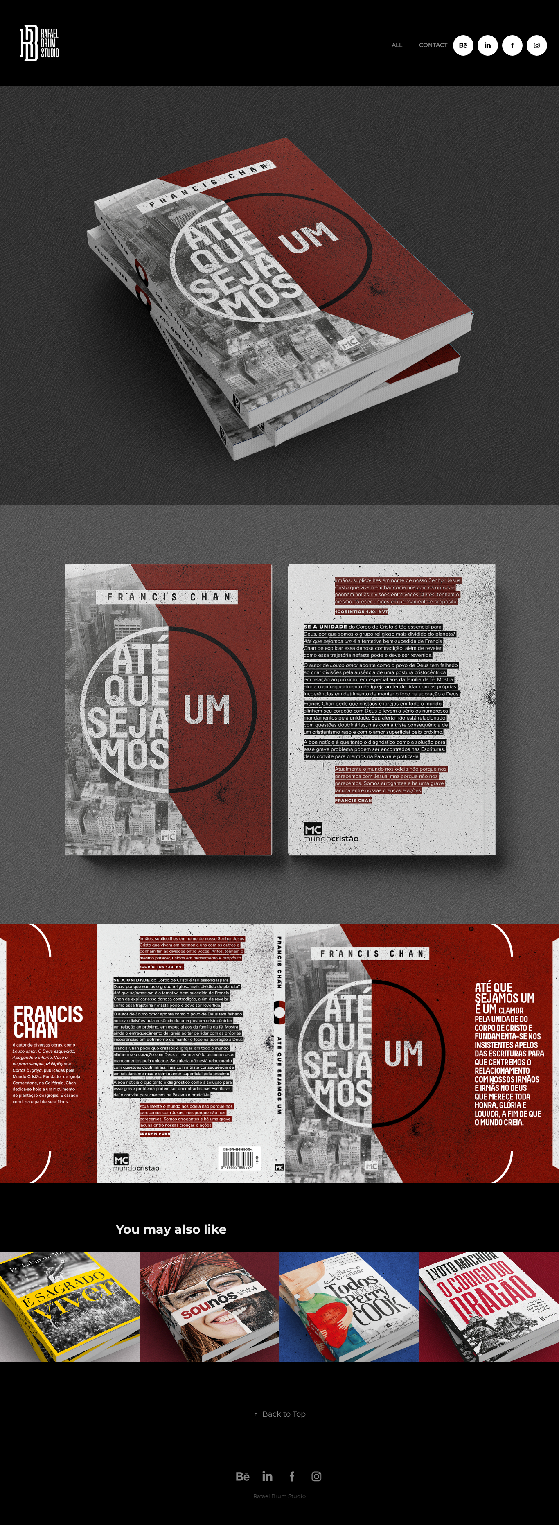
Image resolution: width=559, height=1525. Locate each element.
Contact (433, 45)
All (397, 45)
